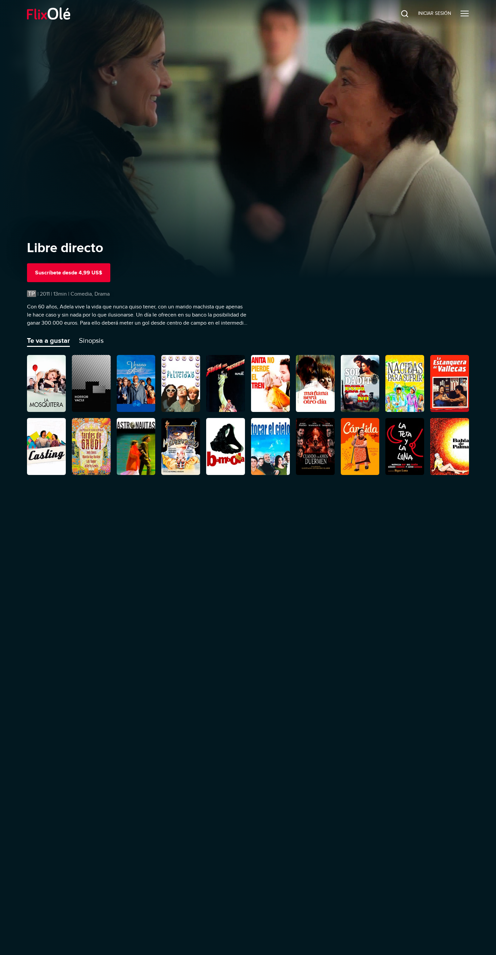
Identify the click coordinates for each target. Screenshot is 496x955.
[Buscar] (399, 13)
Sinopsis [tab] (91, 340)
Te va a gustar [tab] (48, 340)
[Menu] (464, 13)
